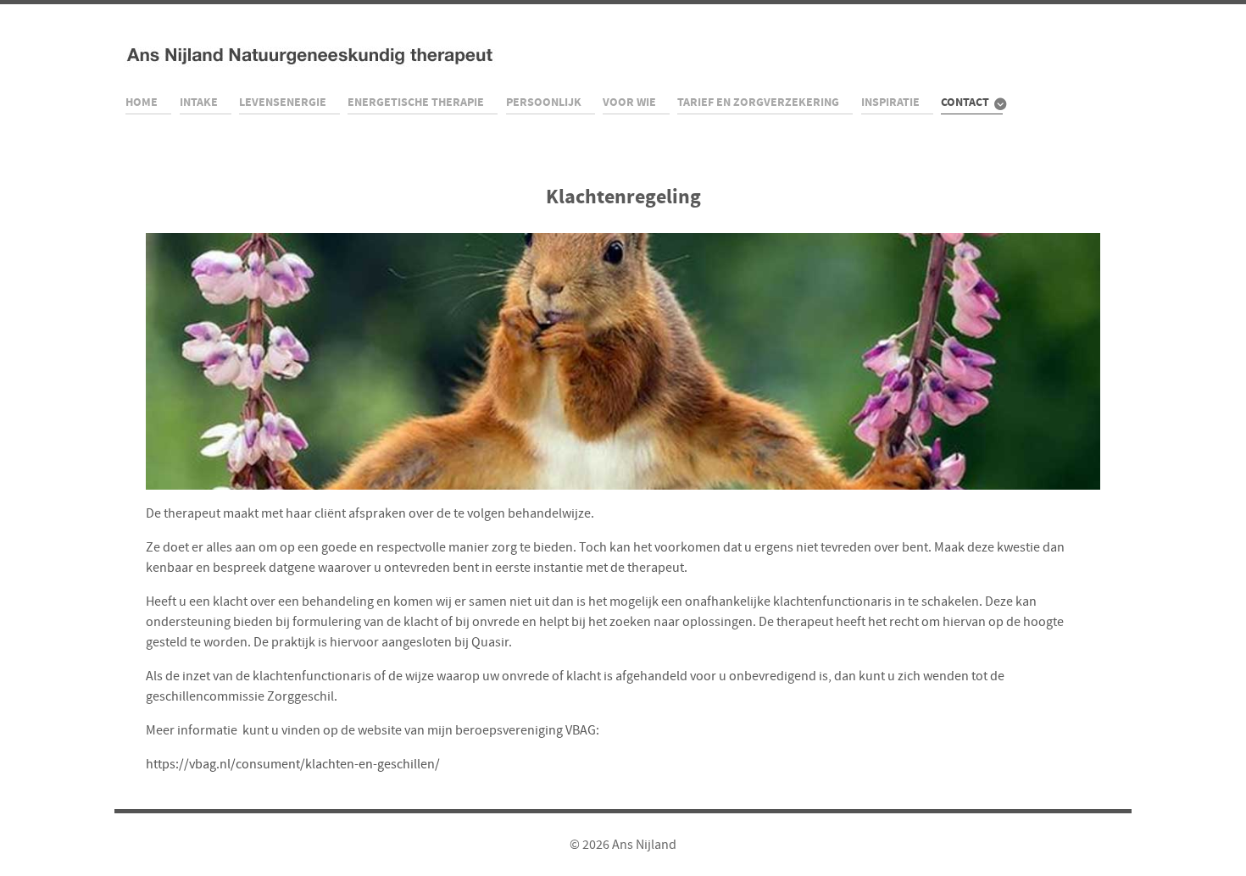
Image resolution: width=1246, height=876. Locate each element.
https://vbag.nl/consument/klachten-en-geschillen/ (293, 764)
